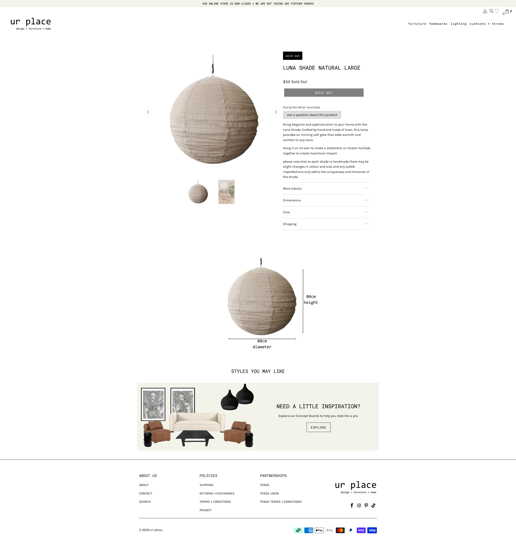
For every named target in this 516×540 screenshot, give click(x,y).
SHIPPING (206, 485)
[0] (498, 11)
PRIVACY (205, 510)
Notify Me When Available (301, 107)
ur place (156, 530)
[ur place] (30, 23)
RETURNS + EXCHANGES (217, 493)
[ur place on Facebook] (352, 505)
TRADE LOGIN (269, 493)
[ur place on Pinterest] (366, 505)
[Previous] (148, 112)
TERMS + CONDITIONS (215, 502)
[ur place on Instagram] (359, 505)
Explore (318, 427)
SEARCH (145, 502)
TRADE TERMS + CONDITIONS (281, 502)
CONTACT (145, 493)
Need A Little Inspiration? (318, 406)
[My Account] (485, 11)
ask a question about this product (312, 115)
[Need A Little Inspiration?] (197, 417)
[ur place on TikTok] (373, 505)
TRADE (264, 485)
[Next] (276, 112)
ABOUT (144, 485)
